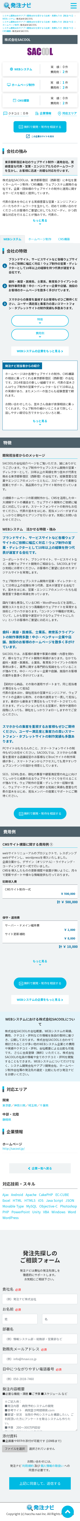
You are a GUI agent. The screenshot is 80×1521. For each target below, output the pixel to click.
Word (72, 1211)
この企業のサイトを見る (42, 136)
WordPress (10, 1217)
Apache (31, 1194)
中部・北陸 (10, 1114)
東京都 (6, 1105)
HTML (17, 1200)
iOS (40, 1200)
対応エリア (69, 113)
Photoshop (68, 1206)
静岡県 (6, 1119)
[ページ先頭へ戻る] (68, 1511)
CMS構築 (6, 31)
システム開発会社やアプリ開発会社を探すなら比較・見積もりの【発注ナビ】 (38, 15)
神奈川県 (19, 1105)
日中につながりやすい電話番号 (28, 1368)
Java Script (54, 1200)
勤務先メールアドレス (20, 1348)
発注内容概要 (13, 1388)
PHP (5, 1211)
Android (17, 1194)
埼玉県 (32, 1105)
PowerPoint (20, 1211)
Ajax (5, 1194)
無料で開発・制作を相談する (42, 127)
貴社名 (8, 1289)
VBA (46, 1211)
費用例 (40, 333)
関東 (5, 1099)
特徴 (40, 319)
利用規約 (28, 1466)
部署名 (8, 1329)
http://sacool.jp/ (13, 1148)
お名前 (8, 1309)
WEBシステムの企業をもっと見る (39, 351)
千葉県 (44, 1105)
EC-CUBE (62, 1194)
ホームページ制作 (10, 24)
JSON (69, 1200)
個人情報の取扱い (52, 1466)
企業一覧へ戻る (42, 1168)
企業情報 (45, 113)
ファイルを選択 (15, 1449)
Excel (6, 1200)
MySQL (31, 1206)
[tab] (12, 239)
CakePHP (46, 1194)
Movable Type (13, 1206)
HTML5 (29, 1200)
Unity (36, 1211)
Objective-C (48, 1206)
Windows (58, 1211)
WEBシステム (8, 18)
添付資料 (9, 1436)
